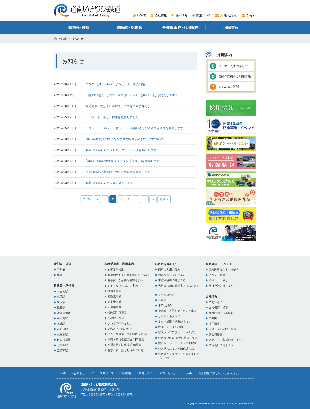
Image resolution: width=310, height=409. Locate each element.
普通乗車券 (114, 291)
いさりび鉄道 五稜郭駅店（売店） (179, 337)
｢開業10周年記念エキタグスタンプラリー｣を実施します (122, 161)
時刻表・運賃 (62, 264)
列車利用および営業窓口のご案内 (128, 275)
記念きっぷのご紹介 (120, 328)
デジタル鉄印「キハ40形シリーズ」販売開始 (115, 84)
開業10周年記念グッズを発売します (109, 183)
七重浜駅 (62, 345)
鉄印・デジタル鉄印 (170, 327)
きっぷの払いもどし (120, 323)
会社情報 (161, 15)
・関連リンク (144, 373)
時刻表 (61, 269)
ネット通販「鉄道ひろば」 (174, 321)
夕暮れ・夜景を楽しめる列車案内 (178, 310)
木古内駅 (62, 291)
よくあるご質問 (228, 86)
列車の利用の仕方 (169, 269)
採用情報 (181, 15)
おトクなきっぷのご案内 (123, 285)
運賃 (59, 275)
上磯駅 (61, 323)
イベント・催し (218, 280)
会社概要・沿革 (218, 307)
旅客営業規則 (116, 269)
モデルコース (166, 294)
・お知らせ (78, 373)
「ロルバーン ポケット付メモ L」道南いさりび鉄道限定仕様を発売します (134, 128)
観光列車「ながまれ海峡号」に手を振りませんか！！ (120, 106)
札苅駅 (61, 296)
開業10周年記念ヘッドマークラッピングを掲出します (121, 150)
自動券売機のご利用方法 (234, 76)
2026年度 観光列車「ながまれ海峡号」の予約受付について (124, 139)
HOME (141, 15)
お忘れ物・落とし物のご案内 (125, 350)
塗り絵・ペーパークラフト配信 (177, 343)
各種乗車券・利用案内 (119, 264)
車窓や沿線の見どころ (172, 280)
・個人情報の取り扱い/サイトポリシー (219, 373)
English (251, 15)
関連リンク (203, 15)
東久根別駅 (64, 339)
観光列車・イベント (219, 264)
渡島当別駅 (64, 313)
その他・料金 (116, 318)
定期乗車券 (114, 301)
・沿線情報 (125, 373)
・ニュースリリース (101, 373)
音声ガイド (165, 300)
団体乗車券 (114, 307)
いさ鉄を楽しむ (165, 264)
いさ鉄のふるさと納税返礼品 (176, 348)
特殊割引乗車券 (117, 312)
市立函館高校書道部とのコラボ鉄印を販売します (117, 172)
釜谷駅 (61, 307)
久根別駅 (62, 334)
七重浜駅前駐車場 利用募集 (124, 344)
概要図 (213, 318)
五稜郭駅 (62, 350)
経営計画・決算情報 (221, 313)
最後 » (164, 199)
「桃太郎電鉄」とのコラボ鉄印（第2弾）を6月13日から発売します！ (131, 95)
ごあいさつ (215, 302)
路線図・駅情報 (64, 285)
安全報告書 (215, 334)
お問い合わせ (229, 15)
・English (186, 373)
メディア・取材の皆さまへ (225, 339)
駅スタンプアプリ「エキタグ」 (177, 332)
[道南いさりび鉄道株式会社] (87, 15)
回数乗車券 (114, 296)
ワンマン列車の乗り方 (233, 66)
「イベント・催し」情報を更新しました (112, 117)
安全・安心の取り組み (222, 329)
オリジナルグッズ (169, 316)
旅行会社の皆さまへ (221, 285)
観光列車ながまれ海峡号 (224, 269)
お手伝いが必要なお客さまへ (125, 280)
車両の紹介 (165, 305)
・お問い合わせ (166, 373)
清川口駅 (62, 329)
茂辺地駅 (62, 318)
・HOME (61, 373)
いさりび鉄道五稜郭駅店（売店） (128, 334)
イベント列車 (217, 275)
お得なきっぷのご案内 (172, 275)
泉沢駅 (61, 302)
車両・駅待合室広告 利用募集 (126, 339)
